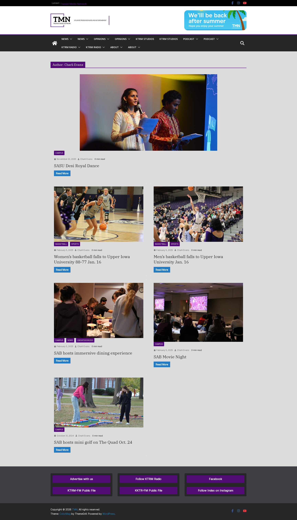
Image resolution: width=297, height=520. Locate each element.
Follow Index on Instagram (215, 490)
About (114, 47)
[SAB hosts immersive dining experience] (98, 310)
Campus (59, 153)
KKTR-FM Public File (148, 490)
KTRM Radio (69, 47)
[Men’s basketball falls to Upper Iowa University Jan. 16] (198, 214)
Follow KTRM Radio (148, 479)
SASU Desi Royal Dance (76, 165)
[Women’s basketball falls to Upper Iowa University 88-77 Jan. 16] (98, 214)
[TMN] (55, 43)
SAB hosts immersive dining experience (93, 353)
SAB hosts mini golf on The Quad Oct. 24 (93, 442)
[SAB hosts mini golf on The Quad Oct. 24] (98, 402)
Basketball (61, 244)
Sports (75, 244)
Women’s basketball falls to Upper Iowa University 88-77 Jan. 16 (92, 259)
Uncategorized (85, 340)
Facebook (215, 479)
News (70, 340)
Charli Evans (86, 159)
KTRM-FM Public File (82, 490)
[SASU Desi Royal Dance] (148, 112)
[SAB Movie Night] (198, 312)
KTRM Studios (145, 39)
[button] (70, 39)
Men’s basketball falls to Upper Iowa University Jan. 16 (188, 259)
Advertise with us (81, 479)
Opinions (100, 39)
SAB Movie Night (170, 356)
